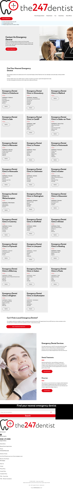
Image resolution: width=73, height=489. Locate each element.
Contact (1, 466)
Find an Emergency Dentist (39, 15)
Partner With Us (69, 15)
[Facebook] (1, 435)
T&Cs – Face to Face (4, 476)
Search (28, 415)
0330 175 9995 (5, 439)
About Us (2, 463)
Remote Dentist (49, 15)
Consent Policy (3, 471)
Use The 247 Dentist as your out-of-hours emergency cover (11, 456)
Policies (1, 448)
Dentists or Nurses (3, 453)
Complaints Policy (3, 473)
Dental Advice (61, 15)
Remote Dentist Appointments (6, 446)
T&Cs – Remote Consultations (6, 478)
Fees (55, 15)
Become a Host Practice (4, 458)
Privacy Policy (2, 468)
